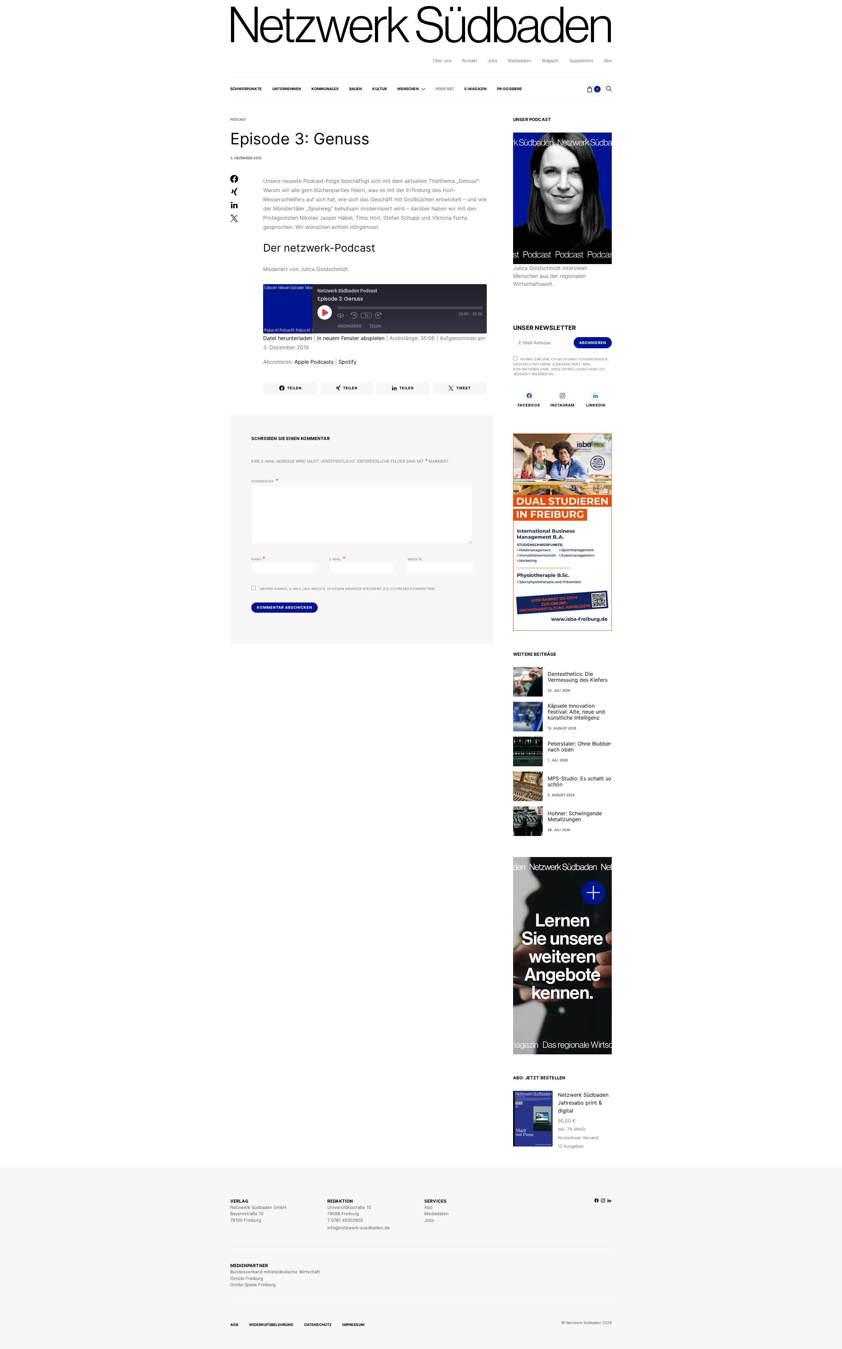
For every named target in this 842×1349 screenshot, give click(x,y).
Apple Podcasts (314, 361)
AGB (234, 1324)
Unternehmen (286, 88)
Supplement (581, 60)
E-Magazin (475, 88)
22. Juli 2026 (559, 690)
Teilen (375, 326)
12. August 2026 (562, 728)
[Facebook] (596, 1215)
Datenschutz (318, 1324)
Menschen (407, 88)
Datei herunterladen (287, 338)
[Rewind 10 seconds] (354, 315)
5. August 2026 (561, 795)
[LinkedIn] (609, 1215)
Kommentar (262, 481)
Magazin (550, 60)
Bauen (355, 88)
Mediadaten (520, 60)
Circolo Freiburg (246, 1278)
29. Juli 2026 (559, 830)
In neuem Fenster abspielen (350, 338)
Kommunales (325, 88)
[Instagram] (603, 1215)
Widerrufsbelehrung (271, 1324)
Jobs (492, 60)
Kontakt (469, 60)
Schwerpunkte (246, 88)
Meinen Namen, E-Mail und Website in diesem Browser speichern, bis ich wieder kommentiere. (348, 589)
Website (415, 559)
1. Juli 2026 (558, 760)
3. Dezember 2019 (245, 158)
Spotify (347, 361)
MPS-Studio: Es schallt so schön (579, 781)
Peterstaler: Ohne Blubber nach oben (579, 746)
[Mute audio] (342, 315)
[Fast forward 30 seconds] (380, 315)
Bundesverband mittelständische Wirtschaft (275, 1271)
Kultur (379, 88)
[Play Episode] (324, 312)
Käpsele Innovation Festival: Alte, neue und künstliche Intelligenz (576, 711)
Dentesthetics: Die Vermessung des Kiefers (577, 677)
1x (366, 315)
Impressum (353, 1324)
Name (258, 558)
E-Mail (337, 558)
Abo (608, 60)
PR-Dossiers (509, 88)
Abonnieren (349, 326)
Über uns (442, 60)
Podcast (445, 88)
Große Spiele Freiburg (253, 1284)
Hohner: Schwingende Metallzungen (575, 816)
